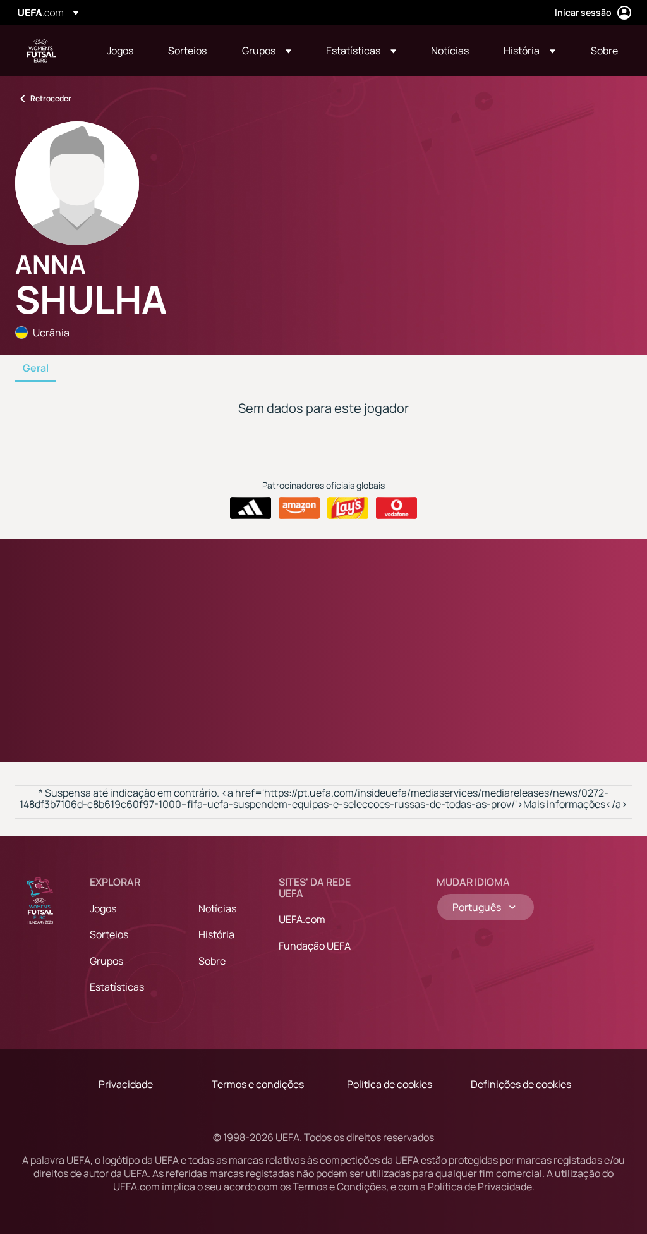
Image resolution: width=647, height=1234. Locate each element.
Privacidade (126, 1084)
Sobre (212, 961)
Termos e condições (258, 1084)
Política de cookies (389, 1084)
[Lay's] (347, 508)
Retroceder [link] (50, 98)
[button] (266, 51)
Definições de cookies (521, 1084)
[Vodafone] (396, 508)
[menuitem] (122, 51)
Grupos (106, 961)
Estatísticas (117, 987)
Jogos (103, 908)
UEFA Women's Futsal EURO (41, 51)
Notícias (217, 908)
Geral (36, 368)
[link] (120, 51)
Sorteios (109, 934)
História (216, 934)
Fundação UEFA (315, 946)
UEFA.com (302, 919)
